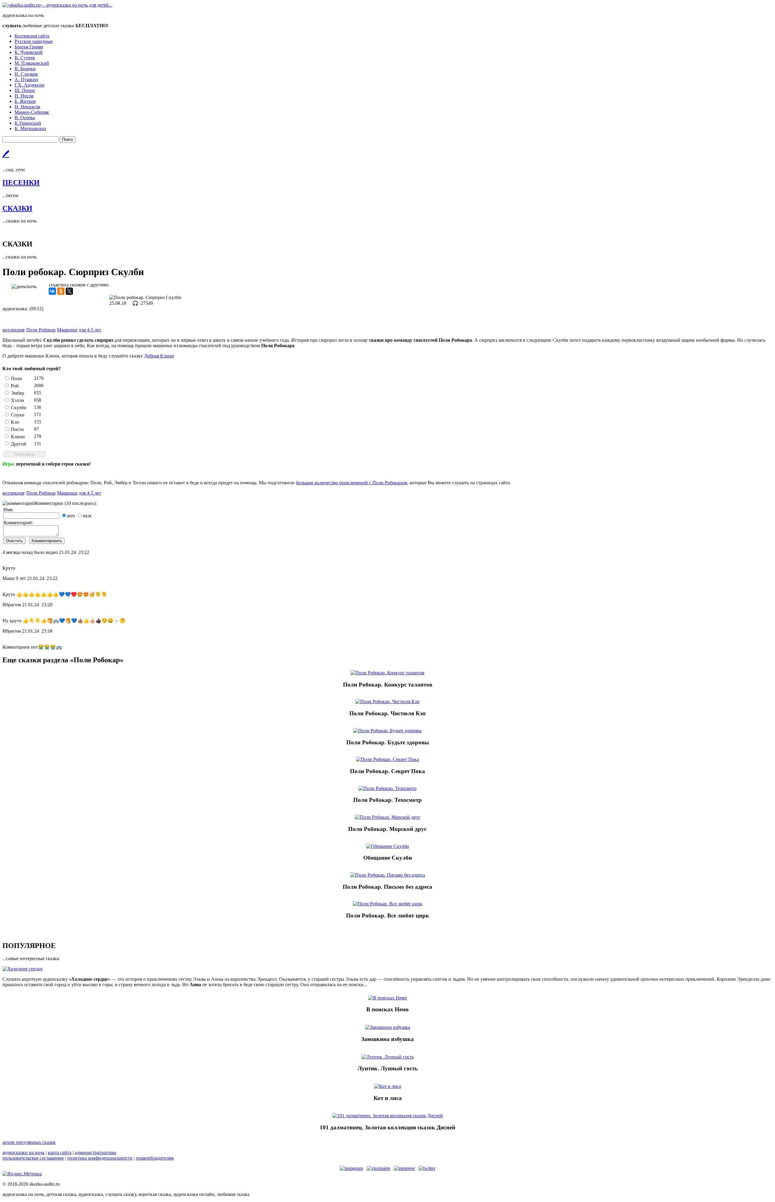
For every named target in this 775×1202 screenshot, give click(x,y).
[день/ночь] (24, 286)
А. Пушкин (26, 79)
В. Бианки (25, 68)
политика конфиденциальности (100, 1158)
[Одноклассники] (60, 291)
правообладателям (155, 1158)
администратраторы (95, 1152)
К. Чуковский (29, 52)
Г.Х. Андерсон (30, 84)
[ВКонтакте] (52, 291)
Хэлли (17, 400)
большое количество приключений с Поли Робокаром (351, 482)
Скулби (18, 407)
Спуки (18, 414)
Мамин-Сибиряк (32, 112)
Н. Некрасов (27, 106)
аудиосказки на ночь (23, 1152)
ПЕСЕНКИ (21, 182)
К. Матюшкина (30, 128)
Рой (15, 385)
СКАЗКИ (17, 208)
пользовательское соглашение (33, 1158)
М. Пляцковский (32, 63)
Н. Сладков (26, 74)
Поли (16, 378)
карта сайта (59, 1152)
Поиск (67, 139)
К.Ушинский (28, 123)
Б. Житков (25, 101)
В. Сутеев (25, 57)
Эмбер (17, 393)
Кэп (15, 422)
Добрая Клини (159, 355)
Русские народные (34, 41)
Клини (18, 436)
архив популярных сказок (29, 1142)
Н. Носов (24, 95)
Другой (18, 443)
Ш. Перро (25, 90)
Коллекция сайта (32, 35)
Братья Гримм (29, 46)
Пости (17, 429)
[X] (69, 291)
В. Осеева (25, 117)
